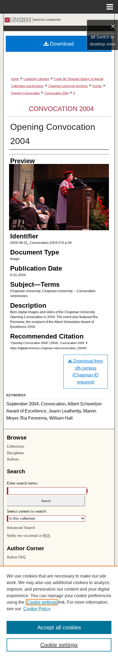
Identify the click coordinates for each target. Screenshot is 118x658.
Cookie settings (42, 602)
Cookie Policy (36, 608)
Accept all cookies (59, 627)
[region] (59, 612)
